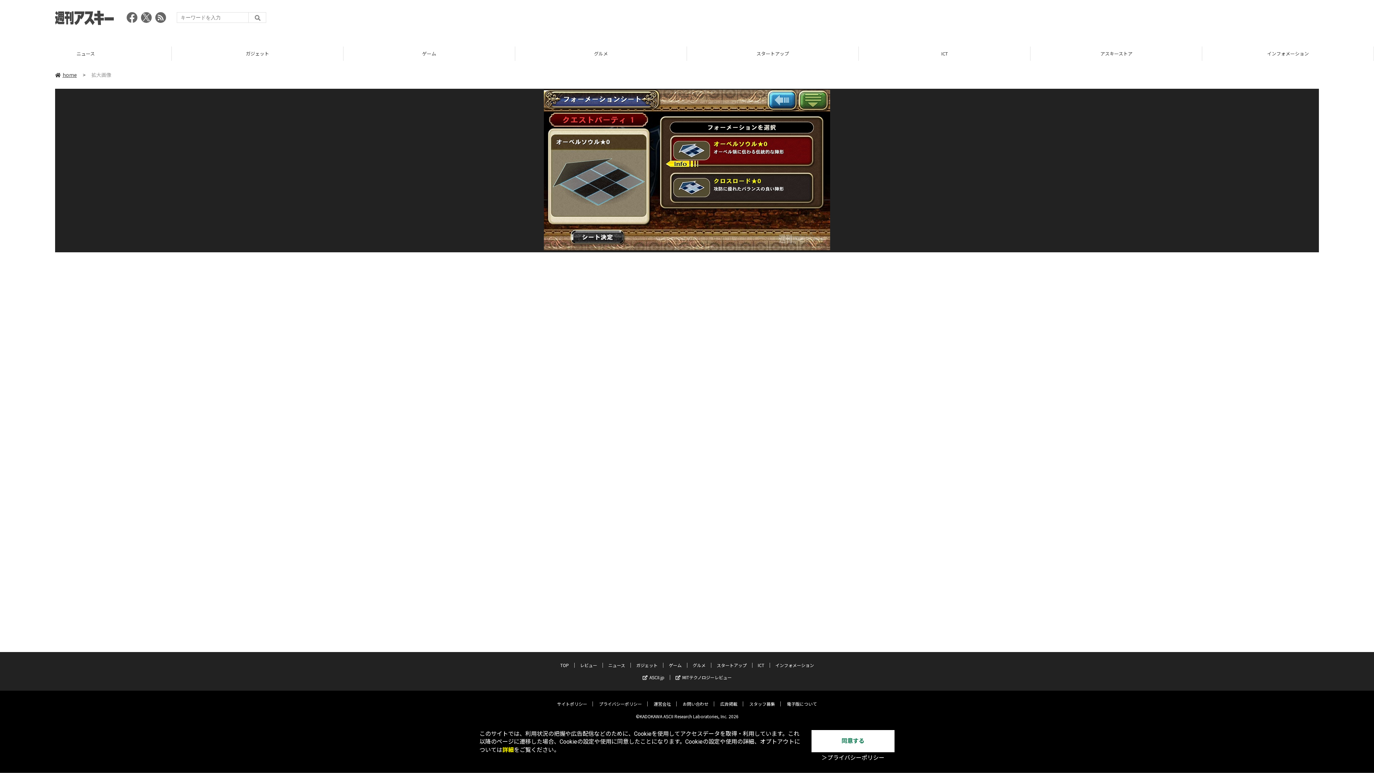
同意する (853, 741)
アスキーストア (945, 53)
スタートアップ (601, 53)
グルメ (429, 53)
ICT (773, 53)
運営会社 (662, 704)
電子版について (802, 704)
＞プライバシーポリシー (853, 757)
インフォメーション (1116, 53)
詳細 (508, 750)
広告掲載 (728, 704)
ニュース (616, 665)
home (70, 74)
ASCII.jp (656, 677)
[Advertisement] (1188, 20)
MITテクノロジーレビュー (707, 677)
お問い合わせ (695, 704)
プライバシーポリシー (620, 704)
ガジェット (85, 53)
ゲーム (257, 53)
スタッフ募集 (762, 704)
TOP (1287, 53)
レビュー (588, 665)
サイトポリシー (572, 704)
